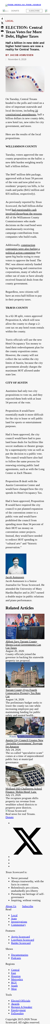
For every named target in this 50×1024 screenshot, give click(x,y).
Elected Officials (20, 1000)
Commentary (18, 924)
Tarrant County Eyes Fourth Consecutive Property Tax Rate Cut (23, 693)
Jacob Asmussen (22, 55)
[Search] (46, 10)
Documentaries (19, 954)
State (14, 918)
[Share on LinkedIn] (2, 27)
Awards (15, 1003)
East (13, 972)
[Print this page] (2, 36)
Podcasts (16, 957)
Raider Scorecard (21, 942)
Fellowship (17, 1013)
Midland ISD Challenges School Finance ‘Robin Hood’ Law (24, 790)
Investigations (19, 921)
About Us (11, 906)
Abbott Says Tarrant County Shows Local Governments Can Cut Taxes (23, 644)
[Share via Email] (2, 31)
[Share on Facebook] (2, 19)
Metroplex (17, 979)
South (14, 985)
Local (10, 21)
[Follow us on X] (27, 856)
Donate (15, 11)
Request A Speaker (21, 1006)
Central (15, 969)
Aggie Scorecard (20, 936)
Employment (18, 1010)
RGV (14, 982)
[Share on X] (2, 23)
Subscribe (34, 11)
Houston (16, 976)
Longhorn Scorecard (22, 939)
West (14, 988)
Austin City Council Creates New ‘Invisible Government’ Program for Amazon (24, 743)
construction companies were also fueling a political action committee (23, 248)
